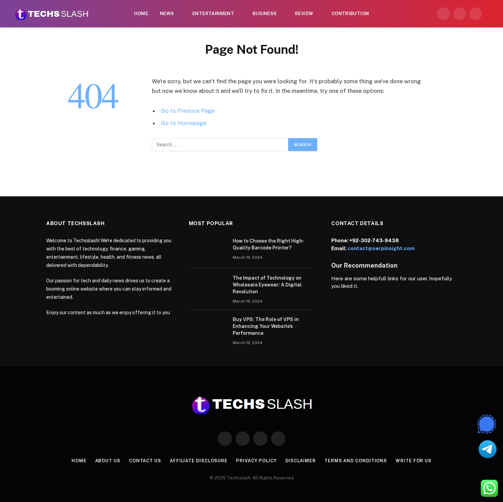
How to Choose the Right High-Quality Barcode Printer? (269, 244)
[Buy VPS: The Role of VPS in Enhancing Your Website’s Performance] (208, 328)
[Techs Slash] (51, 13)
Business (265, 13)
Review (304, 13)
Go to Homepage (183, 123)
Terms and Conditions (355, 460)
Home (141, 13)
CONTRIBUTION (350, 13)
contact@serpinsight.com (381, 248)
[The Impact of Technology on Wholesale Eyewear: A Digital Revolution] (208, 287)
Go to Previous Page (188, 110)
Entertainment (213, 13)
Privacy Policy (256, 460)
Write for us (413, 460)
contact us (145, 460)
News (167, 13)
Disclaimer (300, 460)
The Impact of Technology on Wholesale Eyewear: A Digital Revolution (267, 284)
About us (107, 460)
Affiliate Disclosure (199, 460)
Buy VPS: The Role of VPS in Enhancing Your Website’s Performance (266, 326)
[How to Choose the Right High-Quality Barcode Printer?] (208, 250)
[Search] (490, 14)
